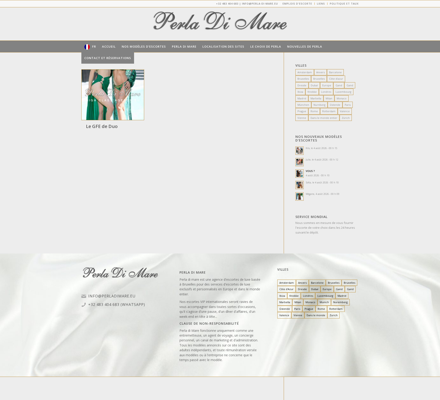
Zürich (346, 118)
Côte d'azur (336, 78)
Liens (321, 3)
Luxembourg (343, 91)
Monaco (341, 98)
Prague (301, 111)
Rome (314, 111)
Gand (339, 85)
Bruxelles (303, 78)
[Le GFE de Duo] (112, 94)
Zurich (334, 315)
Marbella (316, 98)
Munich (324, 302)
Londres (326, 91)
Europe (326, 85)
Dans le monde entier (324, 118)
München (303, 104)
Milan (329, 98)
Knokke (312, 91)
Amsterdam (304, 72)
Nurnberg (319, 104)
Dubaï (314, 85)
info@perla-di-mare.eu (260, 3)
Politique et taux (344, 3)
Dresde (301, 85)
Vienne (301, 118)
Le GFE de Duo (102, 126)
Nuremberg (340, 302)
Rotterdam (329, 111)
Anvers (320, 72)
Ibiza (300, 91)
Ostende (335, 104)
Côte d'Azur (286, 289)
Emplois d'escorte (297, 3)
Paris (348, 104)
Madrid (301, 98)
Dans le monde (316, 315)
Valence (345, 111)
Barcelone (335, 72)
